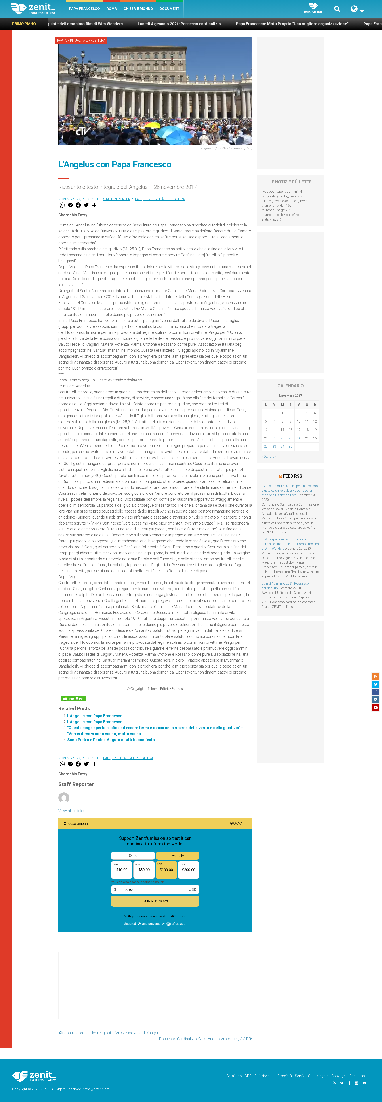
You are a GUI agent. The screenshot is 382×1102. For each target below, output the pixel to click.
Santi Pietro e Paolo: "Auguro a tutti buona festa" (111, 739)
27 (266, 446)
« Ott (265, 456)
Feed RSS (292, 476)
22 (282, 438)
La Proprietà (282, 1076)
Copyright (338, 1076)
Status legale (318, 1076)
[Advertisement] (155, 990)
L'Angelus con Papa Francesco (94, 715)
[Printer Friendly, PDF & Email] (73, 698)
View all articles (71, 810)
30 (290, 446)
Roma (112, 9)
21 (274, 438)
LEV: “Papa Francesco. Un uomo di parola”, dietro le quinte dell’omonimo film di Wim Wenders (290, 544)
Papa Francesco (84, 9)
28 (274, 446)
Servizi (300, 1076)
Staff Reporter (116, 199)
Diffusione (262, 1076)
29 (282, 446)
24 (298, 438)
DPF (248, 1076)
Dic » (273, 456)
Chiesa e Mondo (138, 9)
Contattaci (357, 1076)
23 (290, 438)
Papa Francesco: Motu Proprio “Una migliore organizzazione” (239, 23)
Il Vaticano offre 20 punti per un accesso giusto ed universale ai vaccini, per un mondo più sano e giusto (290, 490)
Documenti (170, 9)
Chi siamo (234, 1076)
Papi (60, 40)
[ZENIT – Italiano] (38, 8)
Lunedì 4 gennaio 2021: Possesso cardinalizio (126, 23)
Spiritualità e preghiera (85, 40)
